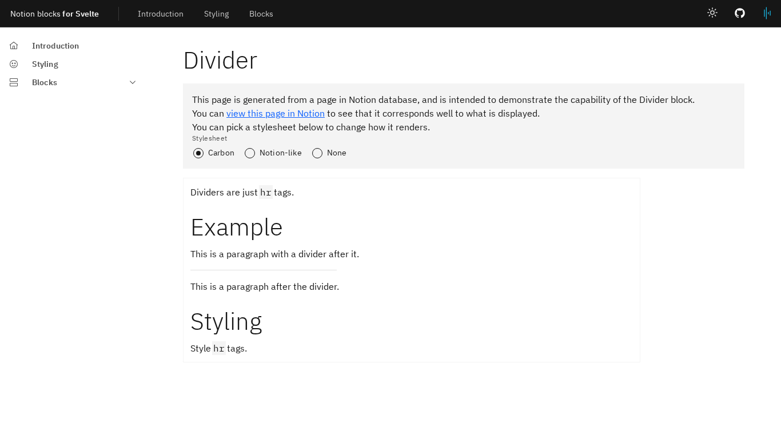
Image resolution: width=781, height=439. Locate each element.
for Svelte (54, 14)
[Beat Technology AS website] (767, 13)
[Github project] (740, 13)
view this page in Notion (275, 113)
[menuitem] (160, 13)
